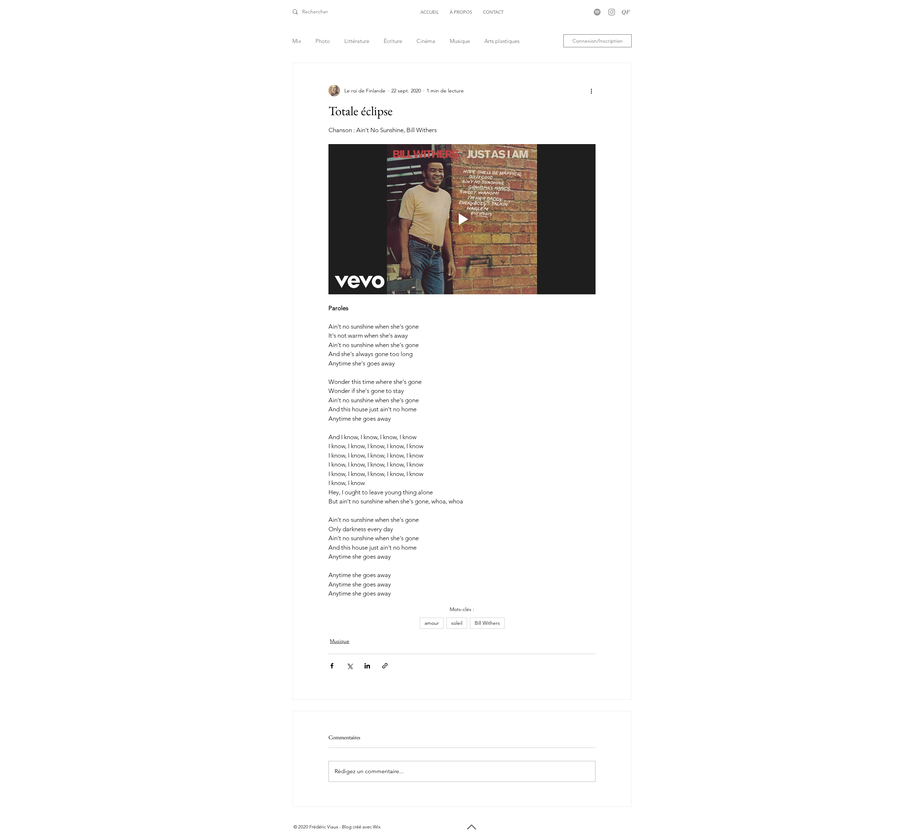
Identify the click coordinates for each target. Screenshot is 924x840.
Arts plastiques (501, 41)
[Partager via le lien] (385, 665)
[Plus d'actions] (591, 90)
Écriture (393, 41)
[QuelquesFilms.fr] (626, 12)
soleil (456, 623)
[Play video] (462, 219)
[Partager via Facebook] (331, 665)
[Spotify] (597, 12)
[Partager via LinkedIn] (367, 665)
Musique (460, 41)
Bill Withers (487, 623)
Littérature (356, 41)
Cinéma (426, 41)
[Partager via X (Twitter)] (349, 665)
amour (431, 623)
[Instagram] (611, 12)
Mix (296, 41)
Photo (322, 41)
